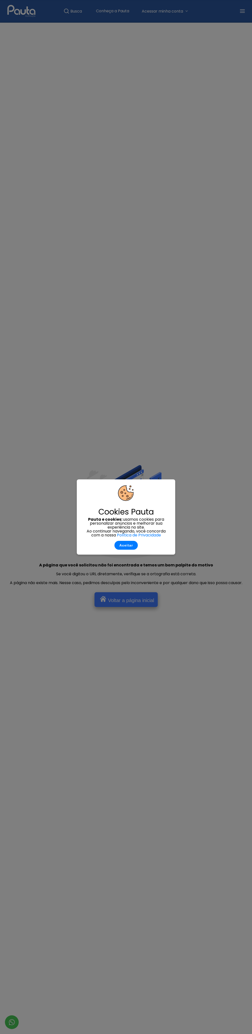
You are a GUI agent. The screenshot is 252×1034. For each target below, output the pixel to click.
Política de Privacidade (139, 535)
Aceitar (126, 545)
